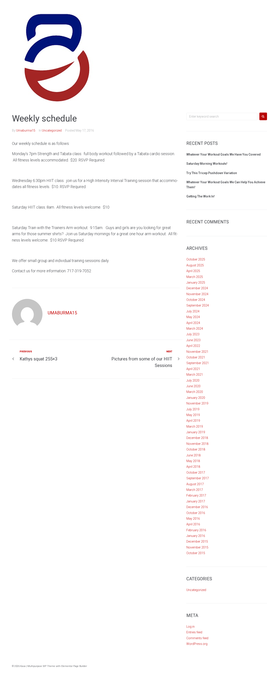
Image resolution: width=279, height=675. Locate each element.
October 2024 (195, 300)
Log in (190, 626)
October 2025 (195, 259)
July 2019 (192, 409)
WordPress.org (197, 644)
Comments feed (197, 638)
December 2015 (197, 541)
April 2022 (193, 346)
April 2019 (193, 420)
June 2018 (193, 455)
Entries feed (194, 632)
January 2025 (195, 282)
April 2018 (193, 466)
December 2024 (197, 288)
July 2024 (192, 311)
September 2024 (197, 305)
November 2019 (197, 403)
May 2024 (193, 317)
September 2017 (197, 478)
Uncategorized (52, 130)
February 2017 (196, 495)
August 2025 (195, 265)
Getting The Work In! (200, 196)
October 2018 (195, 449)
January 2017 (195, 501)
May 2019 (193, 415)
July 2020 (192, 380)
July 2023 (192, 334)
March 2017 (194, 490)
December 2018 (197, 438)
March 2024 (194, 328)
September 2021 (197, 363)
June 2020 (193, 386)
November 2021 (197, 351)
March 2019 (194, 426)
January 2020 (195, 397)
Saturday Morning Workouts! (206, 163)
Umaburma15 (25, 130)
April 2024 (193, 323)
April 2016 (193, 524)
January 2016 (195, 536)
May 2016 (193, 518)
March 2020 (194, 392)
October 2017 (195, 472)
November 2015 (197, 547)
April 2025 (193, 271)
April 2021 (193, 369)
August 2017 (195, 484)
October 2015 (195, 553)
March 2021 (194, 374)
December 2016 (197, 507)
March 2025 (194, 277)
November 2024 (197, 294)
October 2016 (195, 513)
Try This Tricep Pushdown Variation (211, 173)
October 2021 (195, 357)
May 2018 (193, 461)
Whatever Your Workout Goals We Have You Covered (223, 154)
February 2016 (196, 530)
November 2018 (197, 443)
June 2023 (193, 340)
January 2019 (195, 432)
